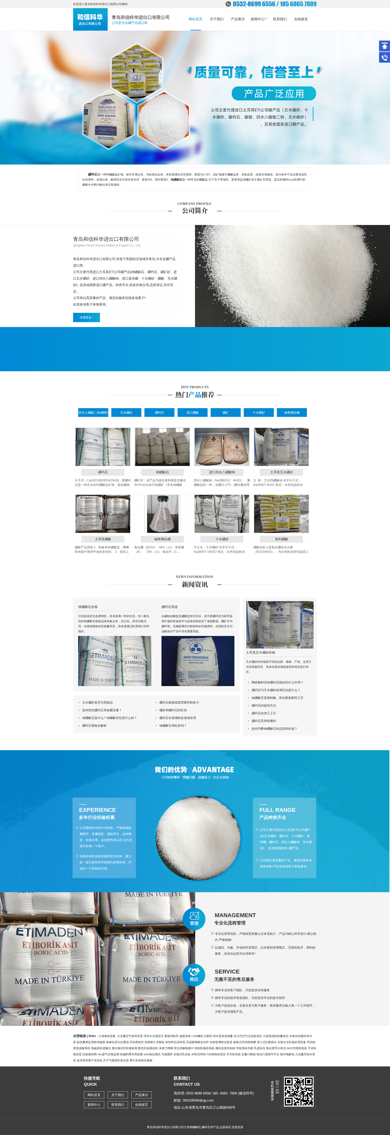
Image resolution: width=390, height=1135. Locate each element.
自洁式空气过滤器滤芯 (248, 1036)
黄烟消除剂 (171, 1036)
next (326, 99)
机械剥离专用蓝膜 (131, 1054)
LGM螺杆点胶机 (202, 1036)
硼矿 (226, 412)
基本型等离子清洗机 (89, 1060)
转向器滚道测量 (223, 1036)
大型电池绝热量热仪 (275, 1036)
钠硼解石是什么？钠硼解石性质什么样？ (109, 718)
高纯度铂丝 (137, 1042)
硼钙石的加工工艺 (264, 713)
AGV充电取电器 (297, 1048)
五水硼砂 (126, 412)
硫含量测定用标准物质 (91, 1042)
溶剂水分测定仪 (154, 1036)
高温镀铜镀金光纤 (197, 1042)
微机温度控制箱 (225, 1048)
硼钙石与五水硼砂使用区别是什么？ (276, 690)
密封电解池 (287, 1054)
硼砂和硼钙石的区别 (173, 710)
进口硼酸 (192, 412)
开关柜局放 (233, 1054)
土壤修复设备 (107, 1036)
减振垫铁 (185, 1036)
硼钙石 (159, 412)
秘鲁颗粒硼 (292, 412)
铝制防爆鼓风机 (204, 1048)
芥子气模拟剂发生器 (116, 1060)
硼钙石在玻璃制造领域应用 (177, 718)
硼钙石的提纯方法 (264, 705)
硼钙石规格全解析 (94, 725)
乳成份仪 (259, 1048)
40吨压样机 (198, 1054)
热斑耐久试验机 (155, 1042)
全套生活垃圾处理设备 (291, 1042)
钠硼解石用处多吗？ (173, 725)
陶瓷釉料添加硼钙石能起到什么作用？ (277, 682)
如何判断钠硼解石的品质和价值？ (274, 728)
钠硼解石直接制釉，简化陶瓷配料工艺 (277, 697)
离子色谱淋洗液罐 (141, 1060)
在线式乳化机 (182, 1054)
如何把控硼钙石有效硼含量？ (102, 710)
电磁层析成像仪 (101, 1048)
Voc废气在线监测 (108, 1054)
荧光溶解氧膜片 (184, 1048)
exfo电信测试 (152, 1054)
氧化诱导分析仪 (276, 1048)
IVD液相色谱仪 (216, 1054)
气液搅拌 (167, 1054)
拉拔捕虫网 (89, 1054)
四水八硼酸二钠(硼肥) (93, 412)
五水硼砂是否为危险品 (97, 702)
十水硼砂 (259, 412)
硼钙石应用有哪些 (264, 721)
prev (64, 99)
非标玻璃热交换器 (221, 1042)
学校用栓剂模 (244, 1048)
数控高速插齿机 (148, 1048)
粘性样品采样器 (175, 1042)
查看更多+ (86, 317)
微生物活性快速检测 (124, 1048)
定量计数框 (249, 1054)
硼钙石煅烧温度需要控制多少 (179, 702)
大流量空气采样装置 (130, 1036)
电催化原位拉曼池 (117, 1042)
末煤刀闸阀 (166, 1048)
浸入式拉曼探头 (267, 1042)
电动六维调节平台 (268, 1054)
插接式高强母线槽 (244, 1042)
